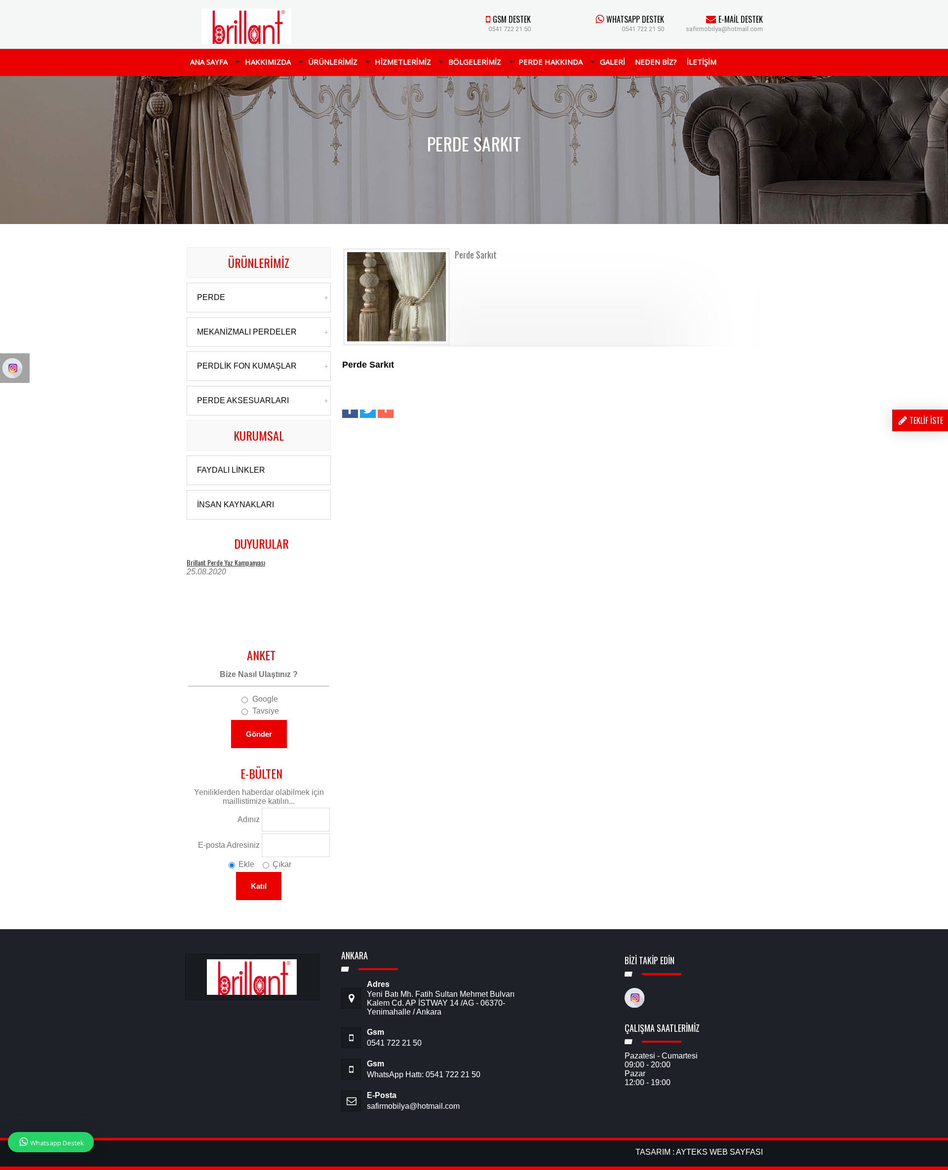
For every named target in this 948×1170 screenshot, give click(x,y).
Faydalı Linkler (231, 470)
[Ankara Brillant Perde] (247, 41)
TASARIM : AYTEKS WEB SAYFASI (699, 1152)
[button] (350, 414)
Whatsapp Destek (57, 1142)
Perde (211, 297)
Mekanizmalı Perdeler (247, 332)
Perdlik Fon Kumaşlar (247, 366)
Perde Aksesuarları (243, 400)
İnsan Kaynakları (235, 504)
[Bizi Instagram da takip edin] (634, 1005)
